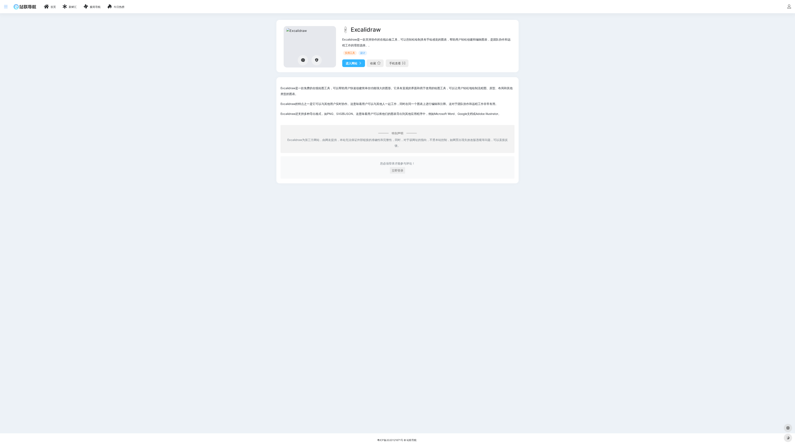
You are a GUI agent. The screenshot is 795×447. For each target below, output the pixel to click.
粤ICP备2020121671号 (390, 440)
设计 (362, 52)
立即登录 (397, 170)
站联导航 (412, 440)
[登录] (789, 6)
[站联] (24, 6)
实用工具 (350, 52)
